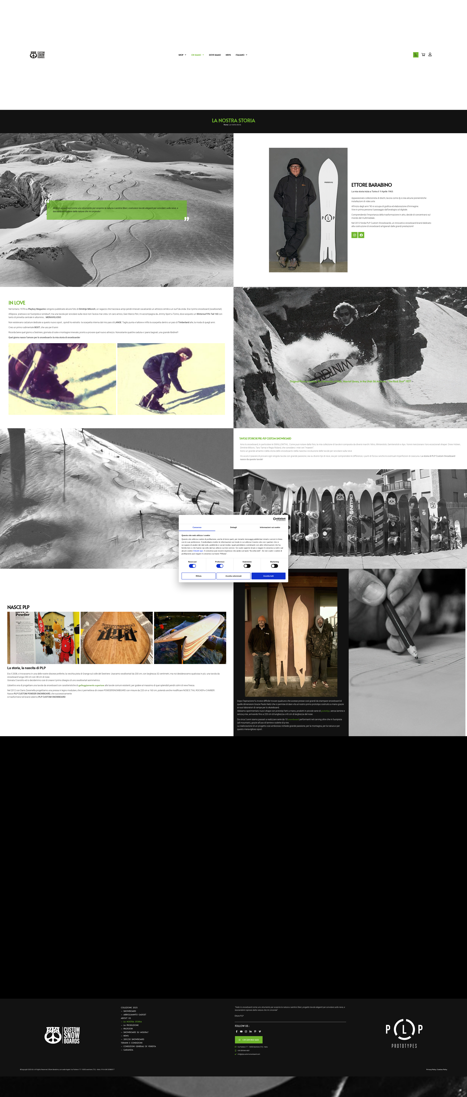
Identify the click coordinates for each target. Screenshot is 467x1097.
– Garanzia (127, 1049)
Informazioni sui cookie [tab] (270, 527)
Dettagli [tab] (233, 527)
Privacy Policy (431, 1069)
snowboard (293, 719)
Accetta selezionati (233, 576)
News (228, 54)
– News (125, 1035)
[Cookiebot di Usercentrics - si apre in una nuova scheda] (275, 519)
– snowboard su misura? (134, 1032)
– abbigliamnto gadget (133, 1014)
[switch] (219, 566)
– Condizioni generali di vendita (138, 1046)
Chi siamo (196, 54)
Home (226, 124)
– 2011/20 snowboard (132, 1039)
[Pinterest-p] (255, 1031)
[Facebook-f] (237, 1031)
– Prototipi (127, 1028)
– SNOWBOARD (128, 1011)
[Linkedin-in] (250, 1031)
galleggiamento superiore (91, 685)
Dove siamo (215, 54)
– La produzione (130, 1025)
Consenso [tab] (197, 527)
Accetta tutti (268, 576)
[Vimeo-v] (260, 1031)
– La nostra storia (131, 1021)
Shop (181, 54)
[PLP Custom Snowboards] (37, 54)
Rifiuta (198, 576)
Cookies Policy (442, 1069)
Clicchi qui (198, 551)
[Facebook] (361, 235)
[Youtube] (241, 1031)
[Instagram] (354, 235)
